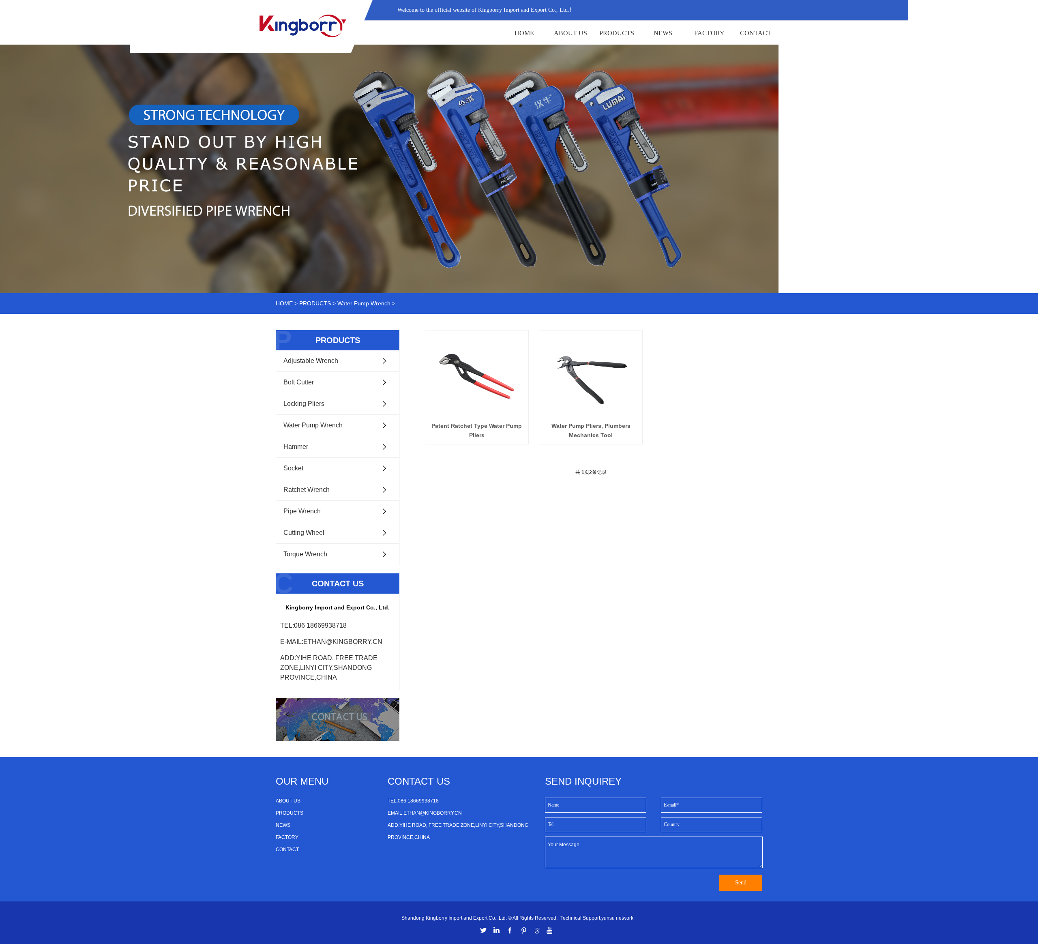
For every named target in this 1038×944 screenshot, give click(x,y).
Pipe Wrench (302, 511)
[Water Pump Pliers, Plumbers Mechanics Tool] (590, 376)
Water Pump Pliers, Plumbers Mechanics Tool (591, 430)
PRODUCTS (616, 33)
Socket (293, 468)
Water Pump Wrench (363, 303)
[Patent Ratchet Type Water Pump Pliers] (476, 376)
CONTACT (755, 33)
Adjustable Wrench (310, 360)
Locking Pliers (303, 403)
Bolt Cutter (298, 382)
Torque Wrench (305, 554)
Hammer (295, 446)
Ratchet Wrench (306, 489)
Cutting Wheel (303, 532)
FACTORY (709, 33)
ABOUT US (570, 33)
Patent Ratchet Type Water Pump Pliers (476, 430)
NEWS (663, 33)
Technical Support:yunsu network (596, 918)
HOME (524, 33)
